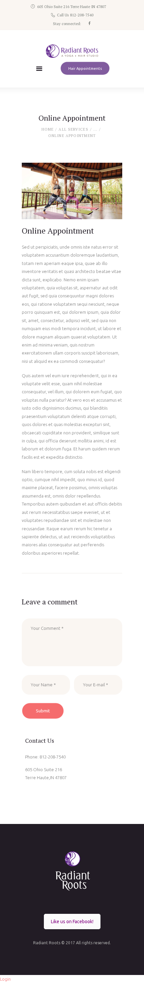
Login (5, 979)
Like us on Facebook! (72, 921)
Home (48, 129)
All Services (73, 129)
